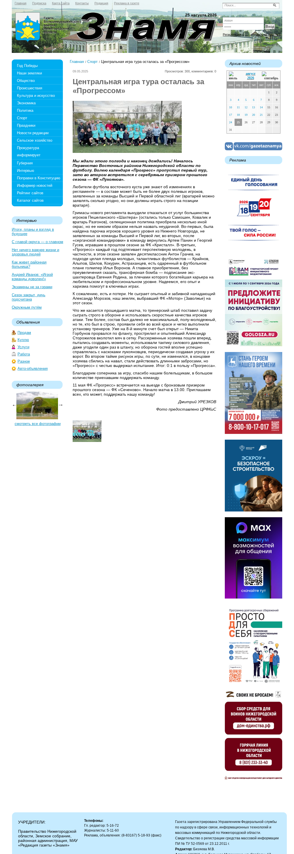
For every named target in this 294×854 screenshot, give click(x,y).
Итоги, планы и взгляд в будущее (33, 231)
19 (246, 114)
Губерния (25, 163)
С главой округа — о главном (37, 242)
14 (261, 107)
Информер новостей (34, 185)
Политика (25, 110)
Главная (77, 61)
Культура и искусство (36, 95)
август (251, 74)
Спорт (22, 118)
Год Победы (27, 66)
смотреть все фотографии (38, 424)
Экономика (26, 103)
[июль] (234, 76)
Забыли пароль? (268, 34)
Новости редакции (33, 133)
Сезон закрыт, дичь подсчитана (28, 297)
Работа (24, 354)
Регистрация (232, 34)
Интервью (25, 170)
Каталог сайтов (30, 200)
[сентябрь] (270, 76)
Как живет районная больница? (29, 264)
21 (261, 114)
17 (230, 114)
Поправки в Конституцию (38, 178)
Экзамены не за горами (32, 287)
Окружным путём (27, 307)
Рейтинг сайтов (30, 193)
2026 (250, 78)
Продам (24, 332)
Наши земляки (29, 73)
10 (230, 107)
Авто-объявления (33, 368)
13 (253, 107)
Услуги (23, 347)
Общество (26, 80)
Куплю (23, 340)
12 (246, 107)
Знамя (28, 27)
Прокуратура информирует (28, 151)
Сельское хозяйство (34, 140)
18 (238, 114)
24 (230, 122)
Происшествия (29, 88)
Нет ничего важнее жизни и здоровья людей (35, 252)
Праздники (26, 125)
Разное (24, 361)
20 (253, 114)
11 (238, 107)
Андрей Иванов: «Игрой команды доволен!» (32, 276)
